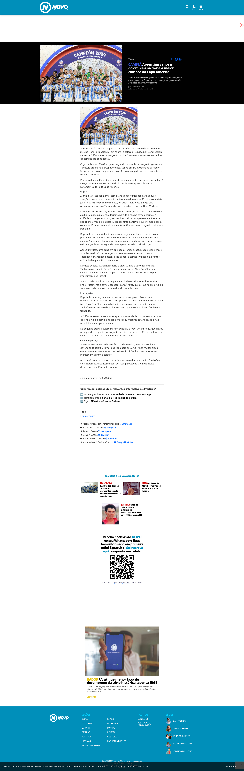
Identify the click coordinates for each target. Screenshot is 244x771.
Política (86, 736)
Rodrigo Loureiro (182, 751)
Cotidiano (87, 723)
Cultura (112, 736)
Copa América (87, 415)
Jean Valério (179, 720)
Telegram (111, 427)
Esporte (86, 728)
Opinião (86, 732)
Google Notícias (124, 442)
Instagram (105, 431)
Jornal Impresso (91, 745)
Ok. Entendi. (231, 766)
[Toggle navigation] (200, 7)
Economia (112, 723)
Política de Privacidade (122, 584)
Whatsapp (126, 423)
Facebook (112, 438)
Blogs (85, 719)
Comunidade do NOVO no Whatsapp (130, 394)
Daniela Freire (180, 728)
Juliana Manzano (182, 743)
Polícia (111, 732)
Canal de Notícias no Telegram (119, 397)
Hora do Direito (181, 736)
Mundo (111, 728)
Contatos (143, 719)
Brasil (110, 719)
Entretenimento (116, 741)
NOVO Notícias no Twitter (105, 401)
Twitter (104, 434)
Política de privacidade (144, 724)
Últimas (86, 741)
